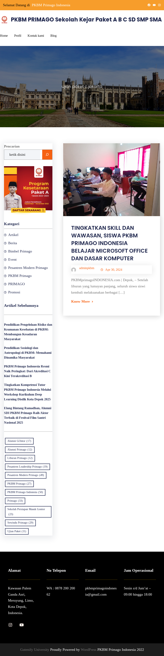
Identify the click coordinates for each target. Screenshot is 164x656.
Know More (80, 301)
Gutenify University (35, 650)
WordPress (89, 650)
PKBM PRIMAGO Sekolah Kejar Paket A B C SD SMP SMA (86, 19)
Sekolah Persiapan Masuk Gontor (26, 512)
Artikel (13, 235)
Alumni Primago (19, 449)
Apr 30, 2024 (113, 269)
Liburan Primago (20, 458)
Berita (12, 243)
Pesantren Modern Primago (28, 268)
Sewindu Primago (20, 522)
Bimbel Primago (20, 251)
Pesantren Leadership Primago (27, 466)
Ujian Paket (16, 531)
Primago (15, 500)
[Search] (47, 155)
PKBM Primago (20, 276)
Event (12, 259)
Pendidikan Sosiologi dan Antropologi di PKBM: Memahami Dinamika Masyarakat (27, 352)
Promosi (14, 292)
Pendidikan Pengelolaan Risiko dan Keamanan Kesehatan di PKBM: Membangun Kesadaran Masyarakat (28, 332)
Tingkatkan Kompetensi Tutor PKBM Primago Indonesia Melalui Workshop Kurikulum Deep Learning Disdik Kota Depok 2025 (27, 392)
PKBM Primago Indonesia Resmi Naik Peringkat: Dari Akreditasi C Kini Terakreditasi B (27, 371)
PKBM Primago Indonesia (51, 5)
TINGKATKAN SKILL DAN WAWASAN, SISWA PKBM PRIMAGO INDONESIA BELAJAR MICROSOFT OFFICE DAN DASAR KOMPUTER (109, 243)
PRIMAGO (16, 284)
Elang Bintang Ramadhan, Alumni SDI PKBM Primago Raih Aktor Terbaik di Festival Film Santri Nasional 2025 (27, 415)
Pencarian (12, 146)
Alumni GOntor (19, 440)
